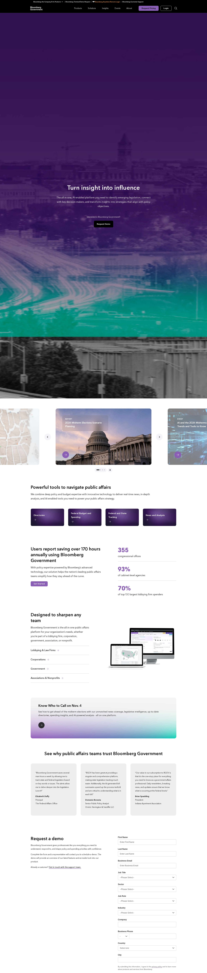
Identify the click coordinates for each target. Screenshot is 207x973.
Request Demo (103, 224)
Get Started (39, 584)
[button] (48, 2)
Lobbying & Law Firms (43, 650)
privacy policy (157, 967)
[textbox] (152, 936)
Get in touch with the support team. (65, 867)
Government (38, 668)
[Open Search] (175, 8)
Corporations (38, 659)
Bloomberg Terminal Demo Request (78, 2)
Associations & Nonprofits (45, 678)
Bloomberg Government (36, 8)
